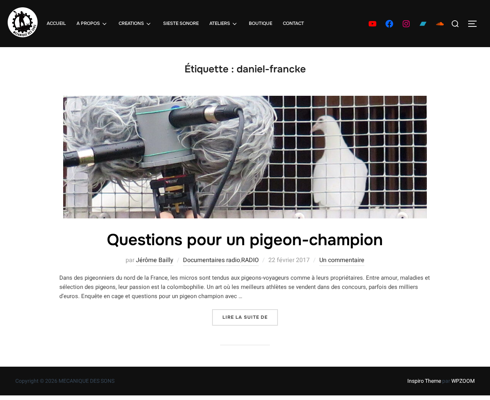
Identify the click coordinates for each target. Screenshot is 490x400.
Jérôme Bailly (154, 260)
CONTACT (293, 23)
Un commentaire (341, 260)
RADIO (250, 260)
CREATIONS (131, 23)
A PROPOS (88, 23)
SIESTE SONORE (181, 23)
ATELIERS (219, 23)
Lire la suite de (250, 317)
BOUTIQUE (260, 23)
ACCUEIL (56, 23)
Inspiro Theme (424, 381)
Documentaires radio (211, 260)
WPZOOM (463, 381)
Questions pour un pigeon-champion (245, 240)
